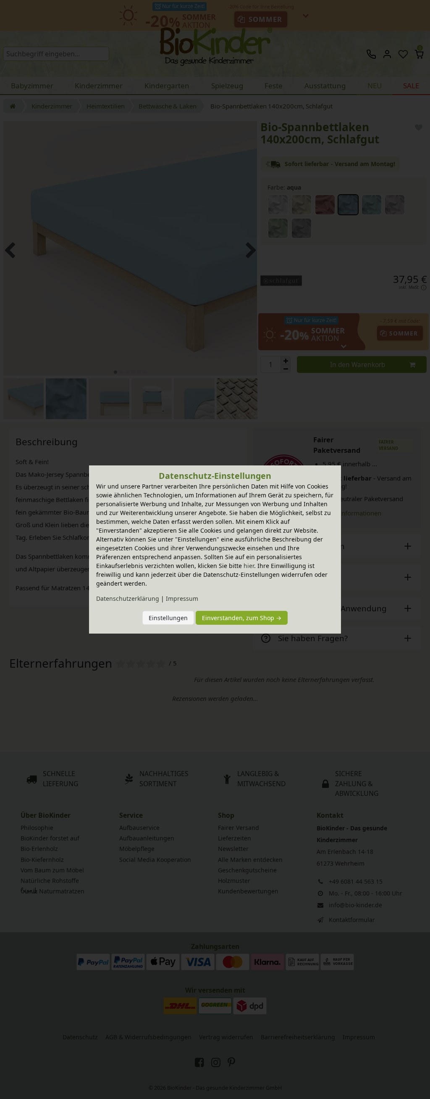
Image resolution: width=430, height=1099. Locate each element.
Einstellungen (168, 618)
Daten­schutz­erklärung (127, 598)
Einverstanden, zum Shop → (241, 618)
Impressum (182, 598)
